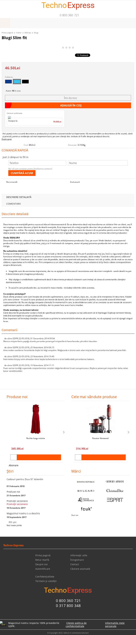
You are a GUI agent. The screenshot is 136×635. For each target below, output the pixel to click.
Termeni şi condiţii (46, 581)
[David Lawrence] (85, 500)
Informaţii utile (78, 555)
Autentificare (42, 568)
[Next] (63, 432)
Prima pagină (7, 32)
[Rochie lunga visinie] (36, 419)
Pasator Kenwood (100, 438)
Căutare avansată (80, 568)
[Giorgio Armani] (114, 481)
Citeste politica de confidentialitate (76, 624)
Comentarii (13, 203)
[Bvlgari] (85, 490)
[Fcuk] (85, 509)
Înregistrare (77, 559)
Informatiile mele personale (115, 624)
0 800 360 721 (69, 15)
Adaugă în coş (39, 457)
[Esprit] (114, 500)
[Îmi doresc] (13, 457)
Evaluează (75, 182)
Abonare (13, 465)
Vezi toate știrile (14, 525)
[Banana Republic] (85, 481)
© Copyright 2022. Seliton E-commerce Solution (68, 633)
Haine (18, 32)
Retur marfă (42, 559)
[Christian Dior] (114, 490)
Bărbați (28, 32)
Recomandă (11, 182)
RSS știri (12, 522)
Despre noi (41, 564)
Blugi (36, 32)
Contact (74, 564)
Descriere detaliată (18, 197)
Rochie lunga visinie (35, 438)
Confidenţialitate (44, 576)
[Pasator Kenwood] (100, 419)
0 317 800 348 (68, 605)
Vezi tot (74, 515)
